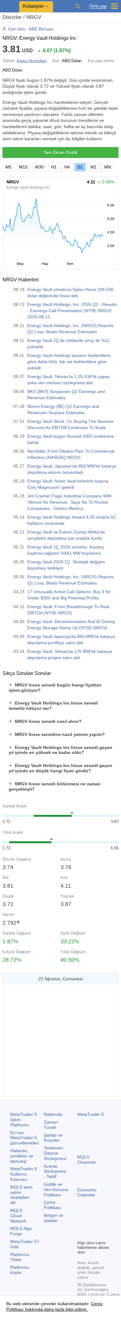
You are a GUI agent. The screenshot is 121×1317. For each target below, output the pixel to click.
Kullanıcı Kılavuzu (23, 1174)
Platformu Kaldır (19, 1270)
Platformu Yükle (19, 1257)
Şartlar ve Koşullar (53, 1138)
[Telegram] (91, 1224)
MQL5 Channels (86, 1159)
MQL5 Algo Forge (21, 1231)
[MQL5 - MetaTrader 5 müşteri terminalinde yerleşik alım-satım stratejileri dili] (9, 6)
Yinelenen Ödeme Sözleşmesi (55, 1153)
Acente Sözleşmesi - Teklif (55, 1171)
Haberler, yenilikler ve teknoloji (21, 1156)
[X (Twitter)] (101, 1224)
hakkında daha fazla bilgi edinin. (56, 1309)
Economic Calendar (86, 1192)
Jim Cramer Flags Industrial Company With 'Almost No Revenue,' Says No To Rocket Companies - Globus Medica (69, 502)
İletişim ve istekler (53, 1218)
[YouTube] (81, 1234)
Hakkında (53, 1114)
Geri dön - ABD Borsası (31, 28)
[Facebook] (81, 1224)
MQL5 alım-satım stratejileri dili (22, 1195)
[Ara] (77, 6)
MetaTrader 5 (90, 1114)
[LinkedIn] (91, 1234)
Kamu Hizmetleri (32, 60)
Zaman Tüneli (51, 1125)
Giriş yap (98, 6)
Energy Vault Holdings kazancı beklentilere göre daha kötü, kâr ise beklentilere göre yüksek (69, 361)
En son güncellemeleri (24, 1138)
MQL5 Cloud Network (18, 1215)
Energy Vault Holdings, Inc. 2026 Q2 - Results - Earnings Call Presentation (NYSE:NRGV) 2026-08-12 (72, 310)
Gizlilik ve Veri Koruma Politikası (56, 1189)
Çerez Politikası (52, 1205)
